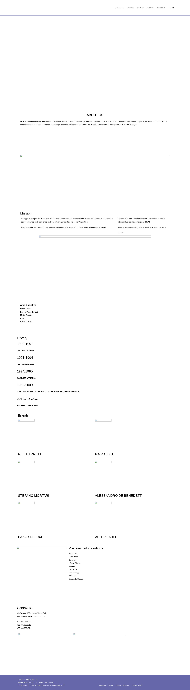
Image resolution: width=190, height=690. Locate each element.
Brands (150, 8)
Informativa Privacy (106, 685)
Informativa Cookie (122, 685)
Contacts (161, 8)
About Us (120, 8)
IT (170, 8)
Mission (130, 8)
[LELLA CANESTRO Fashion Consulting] (34, 8)
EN (173, 8)
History (140, 8)
